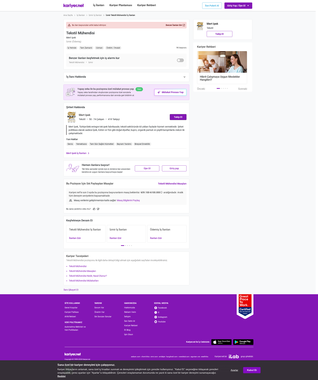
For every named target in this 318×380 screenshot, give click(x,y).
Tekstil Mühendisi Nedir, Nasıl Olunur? (88, 276)
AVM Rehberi (70, 316)
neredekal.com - (185, 356)
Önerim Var (99, 312)
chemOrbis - (146, 356)
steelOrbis (204, 356)
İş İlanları (98, 5)
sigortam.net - (196, 356)
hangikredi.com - (172, 356)
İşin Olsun (128, 334)
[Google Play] (243, 342)
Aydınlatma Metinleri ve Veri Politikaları (75, 328)
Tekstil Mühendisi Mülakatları (84, 280)
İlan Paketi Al (212, 5)
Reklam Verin (130, 312)
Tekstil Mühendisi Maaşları (172, 183)
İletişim (127, 316)
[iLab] (234, 356)
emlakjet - (162, 356)
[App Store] (221, 342)
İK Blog (127, 330)
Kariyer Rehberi (131, 325)
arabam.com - (136, 356)
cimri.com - (155, 356)
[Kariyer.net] (77, 354)
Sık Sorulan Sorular (102, 316)
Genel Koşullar (71, 307)
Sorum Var (99, 307)
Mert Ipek (71, 37)
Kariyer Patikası (72, 312)
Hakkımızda (129, 307)
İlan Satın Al (129, 321)
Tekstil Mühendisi (77, 266)
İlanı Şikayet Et (71, 289)
